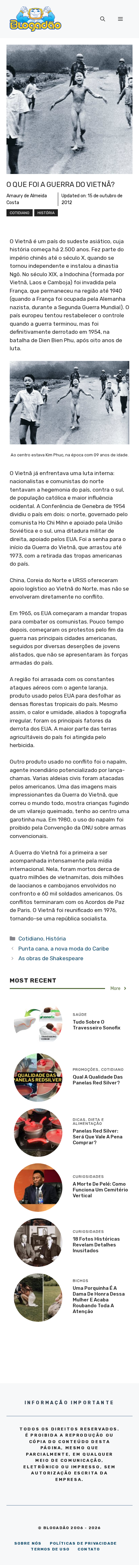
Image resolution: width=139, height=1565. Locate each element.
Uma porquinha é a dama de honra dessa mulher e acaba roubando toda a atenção (99, 1299)
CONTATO (89, 1549)
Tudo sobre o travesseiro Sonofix (96, 1025)
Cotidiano (19, 213)
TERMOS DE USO (50, 1549)
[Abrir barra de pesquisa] (103, 19)
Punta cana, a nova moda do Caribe (63, 948)
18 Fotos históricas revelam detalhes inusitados (96, 1245)
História (46, 213)
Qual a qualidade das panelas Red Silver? (98, 1080)
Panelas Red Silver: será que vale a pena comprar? (98, 1137)
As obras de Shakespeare (50, 958)
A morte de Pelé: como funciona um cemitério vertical (100, 1190)
